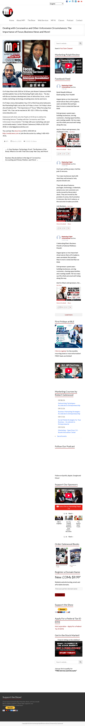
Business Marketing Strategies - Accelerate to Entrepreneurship (69, 413)
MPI (7, 141)
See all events (62, 436)
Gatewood (60, 723)
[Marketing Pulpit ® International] (8, 7)
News (35, 141)
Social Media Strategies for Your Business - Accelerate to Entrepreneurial (69, 422)
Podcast (70, 20)
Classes (61, 20)
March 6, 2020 (16, 141)
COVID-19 (28, 141)
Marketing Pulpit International (67, 86)
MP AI (53, 20)
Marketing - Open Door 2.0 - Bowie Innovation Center (68, 431)
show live (17, 131)
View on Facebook (61, 149)
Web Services (43, 20)
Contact (79, 20)
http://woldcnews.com (11, 133)
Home (11, 20)
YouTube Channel (66, 48)
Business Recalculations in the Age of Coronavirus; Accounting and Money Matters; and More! (23, 159)
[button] (70, 513)
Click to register (60, 351)
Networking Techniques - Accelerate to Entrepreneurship (69, 404)
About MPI (21, 20)
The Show (31, 20)
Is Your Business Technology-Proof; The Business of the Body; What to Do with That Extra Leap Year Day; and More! (26, 150)
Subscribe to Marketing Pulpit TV (70, 507)
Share (69, 149)
